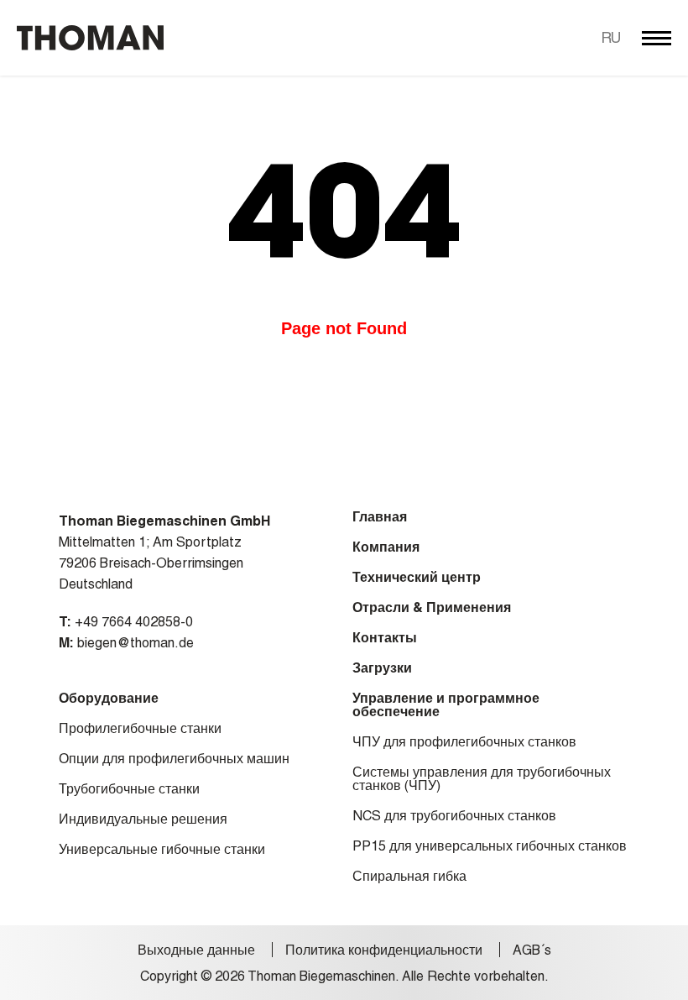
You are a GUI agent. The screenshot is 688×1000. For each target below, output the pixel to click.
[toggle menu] (656, 37)
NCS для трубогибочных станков (454, 816)
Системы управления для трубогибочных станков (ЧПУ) (481, 779)
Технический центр (416, 577)
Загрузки (382, 668)
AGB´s (532, 950)
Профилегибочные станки (140, 729)
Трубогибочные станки (129, 789)
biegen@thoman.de (135, 643)
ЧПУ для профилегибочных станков (464, 742)
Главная (379, 517)
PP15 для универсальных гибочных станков (489, 846)
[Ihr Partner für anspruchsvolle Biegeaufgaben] (90, 37)
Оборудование (109, 698)
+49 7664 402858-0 (134, 622)
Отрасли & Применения (431, 608)
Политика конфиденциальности (383, 950)
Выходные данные (196, 950)
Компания (386, 547)
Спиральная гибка (409, 876)
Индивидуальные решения (143, 819)
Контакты (384, 638)
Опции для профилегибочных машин (174, 759)
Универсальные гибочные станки (162, 849)
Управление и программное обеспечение (445, 705)
